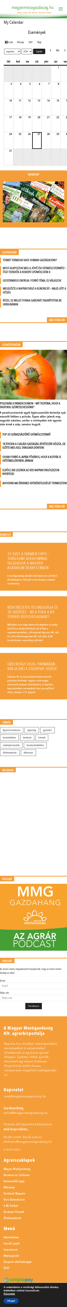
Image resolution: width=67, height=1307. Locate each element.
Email (2, 980)
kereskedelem (9, 737)
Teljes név (4, 993)
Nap (39, 42)
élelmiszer (28, 752)
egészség (31, 730)
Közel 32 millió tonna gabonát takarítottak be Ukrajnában (32, 302)
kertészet (27, 737)
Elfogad (11, 1300)
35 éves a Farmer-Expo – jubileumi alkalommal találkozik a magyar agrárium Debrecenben (28, 561)
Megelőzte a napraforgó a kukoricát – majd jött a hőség (34, 290)
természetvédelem (35, 745)
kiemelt (41, 737)
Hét (30, 42)
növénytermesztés (11, 745)
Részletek (9, 1294)
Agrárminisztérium (11, 730)
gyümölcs (47, 730)
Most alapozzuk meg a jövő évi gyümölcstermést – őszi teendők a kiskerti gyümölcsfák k (34, 270)
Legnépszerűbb (11, 344)
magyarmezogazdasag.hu (33, 7)
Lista (11, 42)
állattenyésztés (10, 752)
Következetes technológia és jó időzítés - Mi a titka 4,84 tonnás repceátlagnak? (32, 612)
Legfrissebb (9, 252)
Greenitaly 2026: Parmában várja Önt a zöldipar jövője (32, 666)
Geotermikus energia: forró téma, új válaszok (32, 281)
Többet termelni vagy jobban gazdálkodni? (30, 260)
